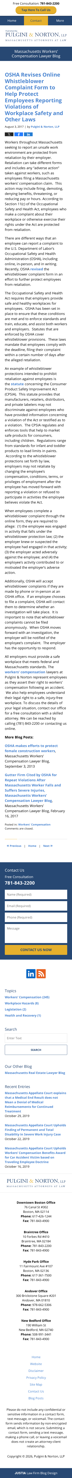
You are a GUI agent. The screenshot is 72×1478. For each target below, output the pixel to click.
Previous (14, 845)
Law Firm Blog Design (36, 1473)
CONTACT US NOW (36, 949)
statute (17, 384)
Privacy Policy (36, 1378)
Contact (36, 20)
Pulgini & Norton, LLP (49, 1456)
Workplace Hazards (22, 1003)
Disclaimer (36, 1371)
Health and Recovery (23, 1015)
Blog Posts (36, 1398)
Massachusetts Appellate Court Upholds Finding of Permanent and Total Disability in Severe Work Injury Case (35, 1129)
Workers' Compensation (34, 824)
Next (48, 845)
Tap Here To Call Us (36, 10)
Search (36, 1050)
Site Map (36, 1384)
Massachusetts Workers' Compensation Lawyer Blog (36, 36)
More (60, 20)
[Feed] (41, 973)
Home (11, 20)
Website (36, 1364)
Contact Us (36, 1391)
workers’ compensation (25, 672)
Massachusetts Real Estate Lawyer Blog (35, 1073)
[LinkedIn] (31, 973)
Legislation (15, 1009)
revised (36, 269)
